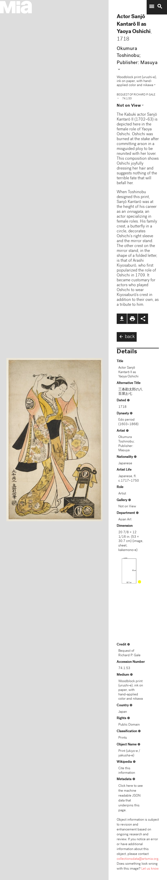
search (160, 6)
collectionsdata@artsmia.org (137, 859)
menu (152, 6)
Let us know (150, 869)
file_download (122, 319)
